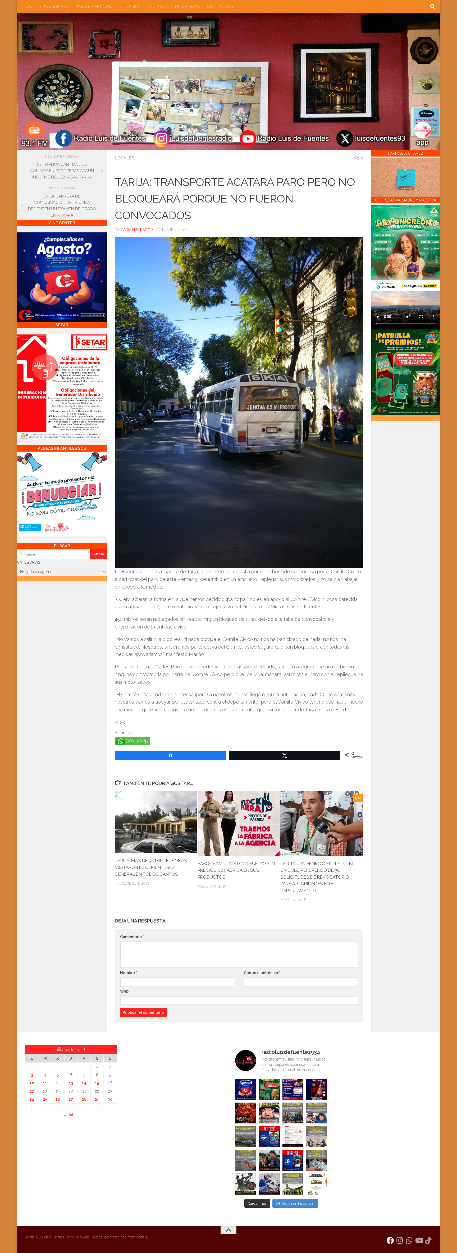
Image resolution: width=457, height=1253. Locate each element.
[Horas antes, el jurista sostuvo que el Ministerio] (316, 1113)
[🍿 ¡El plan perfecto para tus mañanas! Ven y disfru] (293, 1160)
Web (124, 991)
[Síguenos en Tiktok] (428, 1240)
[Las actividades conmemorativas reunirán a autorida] (293, 1136)
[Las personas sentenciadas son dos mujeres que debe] (245, 1160)
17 (32, 1091)
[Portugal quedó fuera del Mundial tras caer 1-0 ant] (245, 1113)
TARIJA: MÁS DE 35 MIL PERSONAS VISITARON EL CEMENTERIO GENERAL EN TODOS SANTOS (151, 867)
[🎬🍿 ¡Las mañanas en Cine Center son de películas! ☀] (269, 1136)
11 (45, 1083)
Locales (124, 157)
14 (84, 1083)
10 (32, 1083)
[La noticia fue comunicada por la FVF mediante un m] (245, 1184)
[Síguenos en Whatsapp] (409, 1240)
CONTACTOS (220, 6)
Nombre (128, 973)
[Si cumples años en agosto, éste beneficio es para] (245, 1089)
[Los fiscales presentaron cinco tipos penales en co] (269, 1113)
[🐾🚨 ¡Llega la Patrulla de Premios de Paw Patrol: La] (269, 1089)
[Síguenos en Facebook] (390, 1240)
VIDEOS (156, 6)
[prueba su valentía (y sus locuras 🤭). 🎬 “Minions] (316, 1184)
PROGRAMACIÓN (94, 6)
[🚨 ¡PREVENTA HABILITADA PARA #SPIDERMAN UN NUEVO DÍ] (316, 1089)
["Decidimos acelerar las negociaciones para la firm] (316, 1136)
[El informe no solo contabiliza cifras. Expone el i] (293, 1113)
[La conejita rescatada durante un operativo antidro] (269, 1184)
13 (71, 1083)
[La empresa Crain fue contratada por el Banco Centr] (245, 1136)
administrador (138, 230)
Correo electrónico (262, 973)
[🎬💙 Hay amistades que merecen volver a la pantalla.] (293, 1089)
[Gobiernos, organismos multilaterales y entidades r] (293, 1184)
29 (97, 1099)
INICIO (27, 6)
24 (31, 1099)
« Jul (69, 1115)
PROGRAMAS (53, 6)
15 (97, 1083)
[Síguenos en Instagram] (400, 1240)
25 (45, 1099)
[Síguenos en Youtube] (419, 1240)
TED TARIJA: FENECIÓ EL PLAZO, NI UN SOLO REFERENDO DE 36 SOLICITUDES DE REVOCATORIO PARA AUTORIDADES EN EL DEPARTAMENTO (316, 877)
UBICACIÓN (129, 6)
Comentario (132, 937)
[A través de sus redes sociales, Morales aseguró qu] (269, 1160)
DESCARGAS (187, 6)
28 (84, 1099)
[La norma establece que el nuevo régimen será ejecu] (316, 1160)
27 (70, 1099)
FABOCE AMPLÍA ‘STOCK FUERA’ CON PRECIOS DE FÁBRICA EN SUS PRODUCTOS (236, 870)
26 (57, 1099)
